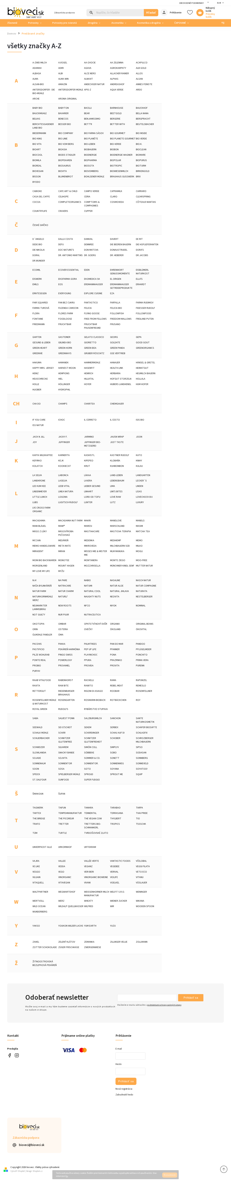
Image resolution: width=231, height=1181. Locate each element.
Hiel (60, 379)
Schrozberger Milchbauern (144, 740)
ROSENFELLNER (144, 691)
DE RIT (139, 239)
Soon (35, 769)
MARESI (88, 526)
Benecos (63, 119)
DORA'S (140, 250)
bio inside (141, 133)
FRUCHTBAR (64, 324)
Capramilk (116, 191)
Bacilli (88, 108)
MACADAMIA (38, 520)
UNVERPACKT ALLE (42, 847)
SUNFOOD (63, 780)
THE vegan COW (93, 818)
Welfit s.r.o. (117, 892)
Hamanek (63, 362)
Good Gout (143, 342)
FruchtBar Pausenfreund (92, 326)
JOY (34, 442)
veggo (36, 872)
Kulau (139, 466)
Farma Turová (40, 308)
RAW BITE (63, 685)
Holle (35, 384)
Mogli (139, 551)
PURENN (140, 665)
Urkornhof (65, 847)
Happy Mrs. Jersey (43, 368)
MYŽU (61, 571)
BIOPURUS (141, 160)
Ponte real (39, 660)
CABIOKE (37, 191)
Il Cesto (115, 420)
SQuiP (139, 774)
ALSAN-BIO (38, 84)
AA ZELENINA (116, 62)
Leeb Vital (64, 486)
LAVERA (88, 481)
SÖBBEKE (89, 752)
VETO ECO (141, 872)
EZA (112, 293)
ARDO (139, 90)
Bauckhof (142, 108)
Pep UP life (90, 649)
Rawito (88, 685)
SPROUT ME (116, 774)
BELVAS (36, 119)
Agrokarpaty (118, 68)
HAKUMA (37, 362)
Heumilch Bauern (145, 373)
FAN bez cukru (66, 302)
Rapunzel (141, 680)
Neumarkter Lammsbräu (39, 607)
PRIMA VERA (142, 660)
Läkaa (87, 475)
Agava (87, 68)
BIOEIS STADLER (66, 155)
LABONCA (63, 475)
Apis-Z (87, 90)
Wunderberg (39, 912)
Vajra (35, 861)
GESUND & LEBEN (41, 342)
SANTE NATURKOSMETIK (145, 720)
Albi (60, 73)
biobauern (90, 149)
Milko (139, 546)
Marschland (117, 526)
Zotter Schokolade (44, 947)
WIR (112, 906)
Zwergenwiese (92, 947)
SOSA (61, 769)
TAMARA (88, 808)
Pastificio (38, 649)
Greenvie (37, 353)
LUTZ (113, 502)
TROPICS (115, 824)
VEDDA (61, 866)
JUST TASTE (117, 442)
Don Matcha (91, 250)
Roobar (114, 691)
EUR (219, 3)
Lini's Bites (116, 491)
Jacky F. (62, 437)
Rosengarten (66, 700)
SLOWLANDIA (39, 752)
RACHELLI (89, 680)
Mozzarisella (92, 566)
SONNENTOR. (91, 763)
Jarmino (89, 437)
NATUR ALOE (116, 586)
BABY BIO (37, 108)
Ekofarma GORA (67, 279)
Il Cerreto (90, 420)
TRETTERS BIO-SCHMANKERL (92, 825)
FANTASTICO (91, 302)
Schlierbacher (41, 738)
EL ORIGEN (115, 279)
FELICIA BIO (116, 308)
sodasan (141, 752)
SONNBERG (142, 758)
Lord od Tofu (92, 497)
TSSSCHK (141, 824)
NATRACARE (64, 586)
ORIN (35, 629)
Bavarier (63, 113)
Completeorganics (69, 202)
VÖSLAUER (141, 882)
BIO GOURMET (117, 133)
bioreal (37, 166)
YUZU (113, 926)
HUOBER (36, 389)
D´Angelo (38, 239)
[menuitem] (15, 23)
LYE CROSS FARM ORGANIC (41, 509)
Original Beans (144, 624)
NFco (87, 605)
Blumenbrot (65, 176)
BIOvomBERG (91, 171)
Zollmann (141, 942)
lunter (88, 502)
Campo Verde (91, 191)
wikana (140, 901)
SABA (35, 718)
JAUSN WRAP (117, 437)
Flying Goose (92, 313)
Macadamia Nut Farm (70, 520)
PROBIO (36, 665)
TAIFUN (62, 808)
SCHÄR (62, 733)
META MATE (64, 546)
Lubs (35, 502)
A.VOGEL (62, 62)
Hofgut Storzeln (120, 379)
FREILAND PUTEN (145, 319)
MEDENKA (89, 540)
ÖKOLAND (115, 629)
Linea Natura (65, 491)
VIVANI (87, 882)
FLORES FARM (65, 313)
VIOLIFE (114, 877)
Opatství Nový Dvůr (95, 624)
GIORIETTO (90, 342)
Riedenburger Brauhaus (66, 693)
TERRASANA (116, 813)
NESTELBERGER (144, 596)
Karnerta (64, 455)
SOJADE (36, 758)
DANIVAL (88, 239)
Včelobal (141, 861)
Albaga (36, 73)
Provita (114, 665)
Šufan (61, 794)
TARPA (139, 808)
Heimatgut (142, 368)
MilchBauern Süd (120, 546)
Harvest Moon (67, 368)
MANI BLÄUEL (39, 526)
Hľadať (151, 12)
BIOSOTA (89, 166)
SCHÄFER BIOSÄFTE (146, 727)
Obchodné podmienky (191, 3)
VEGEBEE (114, 866)
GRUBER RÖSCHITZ (94, 353)
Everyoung (64, 293)
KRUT (87, 466)
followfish (117, 313)
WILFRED (88, 906)
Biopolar (115, 160)
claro (113, 196)
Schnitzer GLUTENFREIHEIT (93, 740)
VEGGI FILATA (143, 866)
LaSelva (62, 481)
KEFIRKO (37, 460)
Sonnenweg (117, 763)
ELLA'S (139, 279)
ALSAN (139, 79)
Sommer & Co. (92, 758)
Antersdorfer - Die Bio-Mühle (43, 91)
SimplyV (114, 747)
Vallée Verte (91, 861)
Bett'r (88, 124)
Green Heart (39, 348)
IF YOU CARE (38, 420)
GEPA (138, 337)
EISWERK (37, 279)
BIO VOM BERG (66, 144)
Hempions (63, 373)
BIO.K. (139, 144)
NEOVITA (114, 596)
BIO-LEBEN (89, 144)
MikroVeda (90, 546)
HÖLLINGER (64, 384)
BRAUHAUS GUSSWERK (122, 176)
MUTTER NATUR (144, 566)
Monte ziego (117, 560)
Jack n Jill (38, 437)
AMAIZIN (62, 84)
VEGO (61, 872)
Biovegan (37, 171)
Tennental (90, 813)
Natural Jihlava (119, 591)
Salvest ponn (66, 718)
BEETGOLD (116, 113)
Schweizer (38, 747)
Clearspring (143, 196)
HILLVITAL (89, 379)
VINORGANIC (64, 877)
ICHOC (61, 420)
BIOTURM (141, 166)
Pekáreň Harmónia (69, 649)
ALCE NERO (90, 73)
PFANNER (115, 649)
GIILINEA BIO (64, 342)
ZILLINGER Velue (118, 942)
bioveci (16, 1055)
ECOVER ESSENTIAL (68, 270)
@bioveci (9, 1055)
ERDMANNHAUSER (93, 284)
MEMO (139, 540)
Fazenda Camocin (68, 308)
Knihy (139, 460)
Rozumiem (170, 1175)
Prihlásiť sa (191, 997)
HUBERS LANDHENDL (120, 384)
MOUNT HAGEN (66, 566)
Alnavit (88, 79)
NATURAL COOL (92, 591)
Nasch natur (143, 580)
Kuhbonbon (117, 466)
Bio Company (65, 133)
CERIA (87, 196)
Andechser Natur (94, 84)
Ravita (36, 685)
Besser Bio (64, 124)
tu (67, 1176)
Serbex (114, 727)
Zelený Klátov (66, 942)
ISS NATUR (38, 425)
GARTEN (36, 337)
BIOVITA (62, 171)
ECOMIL (36, 270)
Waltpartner (40, 892)
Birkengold (142, 171)
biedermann (39, 133)
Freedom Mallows (121, 319)
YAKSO (36, 926)
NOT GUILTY (38, 615)
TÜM (34, 833)
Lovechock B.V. (144, 497)
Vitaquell (38, 882)
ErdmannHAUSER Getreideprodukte (121, 286)
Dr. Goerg (90, 255)
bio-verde (115, 144)
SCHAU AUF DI (117, 733)
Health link (116, 368)
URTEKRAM (90, 847)
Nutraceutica (92, 615)
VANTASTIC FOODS (120, 861)
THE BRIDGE (38, 818)
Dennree (89, 244)
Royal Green (39, 709)
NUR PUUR (63, 615)
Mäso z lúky (39, 531)
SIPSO (139, 747)
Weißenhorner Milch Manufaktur (96, 893)
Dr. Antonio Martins (70, 255)
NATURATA (141, 591)
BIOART (36, 149)
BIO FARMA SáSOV (94, 133)
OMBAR (62, 624)
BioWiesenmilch (119, 171)
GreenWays (64, 353)
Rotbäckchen (118, 700)
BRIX (138, 176)
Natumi (88, 586)
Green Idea (90, 348)
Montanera (91, 560)
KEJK (61, 460)
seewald (37, 727)
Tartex (36, 813)
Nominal (140, 605)
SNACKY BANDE (66, 752)
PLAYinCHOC (90, 655)
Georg (114, 337)
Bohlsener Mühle (94, 176)
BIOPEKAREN (65, 160)
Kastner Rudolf (119, 455)
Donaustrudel (118, 250)
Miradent (37, 551)
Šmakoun (37, 794)
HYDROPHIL (64, 389)
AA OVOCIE (90, 62)
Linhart (88, 491)
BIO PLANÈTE (91, 138)
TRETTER (63, 824)
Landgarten (143, 475)
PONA (113, 655)
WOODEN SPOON (145, 906)
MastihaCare (91, 531)
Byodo (36, 182)
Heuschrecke (40, 379)
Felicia (88, 308)
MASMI (139, 526)
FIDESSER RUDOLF (145, 308)
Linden (139, 486)
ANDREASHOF (117, 84)
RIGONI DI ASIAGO (93, 691)
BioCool (37, 155)
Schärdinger (91, 733)
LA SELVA (37, 475)
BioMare (141, 155)
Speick (36, 774)
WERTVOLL (38, 901)
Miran (61, 551)
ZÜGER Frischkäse (68, 947)
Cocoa (36, 202)
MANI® (61, 526)
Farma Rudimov (144, 302)
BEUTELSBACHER (145, 124)
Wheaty (88, 901)
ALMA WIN (63, 79)
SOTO (87, 769)
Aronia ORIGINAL (67, 99)
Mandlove (116, 520)
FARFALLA (115, 302)
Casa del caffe (41, 196)
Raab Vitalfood (41, 680)
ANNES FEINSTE (144, 84)
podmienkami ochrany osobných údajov (164, 1005)
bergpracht (143, 119)
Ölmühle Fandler (42, 635)
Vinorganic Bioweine (96, 877)
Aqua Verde (116, 90)
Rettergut (39, 691)
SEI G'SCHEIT (65, 727)
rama (113, 680)
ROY (138, 700)
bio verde (141, 138)
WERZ (61, 901)
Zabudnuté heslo (124, 1094)
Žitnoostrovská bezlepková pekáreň (44, 963)
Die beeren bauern (120, 244)
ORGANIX (115, 624)
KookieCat (64, 466)
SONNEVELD (142, 763)
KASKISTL (89, 455)
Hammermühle (92, 362)
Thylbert (115, 818)
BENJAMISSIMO (92, 119)
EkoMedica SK (92, 279)
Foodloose (65, 319)
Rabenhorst (65, 680)
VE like (36, 866)
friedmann (38, 324)
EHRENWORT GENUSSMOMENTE (120, 271)
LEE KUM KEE (39, 486)
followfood (143, 313)
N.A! (34, 580)
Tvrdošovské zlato (96, 833)
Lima (112, 486)
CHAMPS (62, 404)
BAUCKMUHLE (39, 113)
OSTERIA (63, 629)
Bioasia (62, 149)
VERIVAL (114, 872)
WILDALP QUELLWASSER (70, 906)
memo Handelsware (43, 546)
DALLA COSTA (65, 239)
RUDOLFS (63, 709)
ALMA (35, 79)
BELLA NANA (142, 113)
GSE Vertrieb (117, 353)
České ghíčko (40, 225)
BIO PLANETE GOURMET (123, 138)
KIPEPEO (88, 460)
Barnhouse (116, 108)
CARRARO (141, 191)
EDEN (87, 270)
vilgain (36, 877)
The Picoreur (66, 818)
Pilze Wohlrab (40, 655)
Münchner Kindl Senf (122, 566)
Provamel (64, 665)
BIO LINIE (62, 138)
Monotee (63, 560)
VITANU (139, 877)
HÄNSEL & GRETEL (145, 362)
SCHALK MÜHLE (40, 733)
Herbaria (115, 373)
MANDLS (140, 520)
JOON (139, 437)
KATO (139, 455)
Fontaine (37, 319)
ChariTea (89, 404)
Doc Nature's (66, 250)
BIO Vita (37, 144)
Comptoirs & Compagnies (92, 203)
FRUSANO (115, 324)
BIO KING (37, 138)
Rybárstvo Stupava (96, 709)
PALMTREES (90, 644)
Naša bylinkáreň (42, 586)
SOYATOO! (141, 769)
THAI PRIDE (142, 813)
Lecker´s (141, 481)
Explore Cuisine (93, 293)
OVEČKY (88, 629)
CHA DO (36, 404)
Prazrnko (116, 660)
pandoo (140, 644)
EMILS (35, 284)
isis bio (140, 420)
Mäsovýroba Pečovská (65, 533)
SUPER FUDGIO (92, 780)
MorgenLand (39, 566)
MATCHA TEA (143, 531)
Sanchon (115, 718)
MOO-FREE (141, 560)
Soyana (114, 769)
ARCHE (36, 99)
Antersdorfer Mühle (70, 90)
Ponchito (141, 655)
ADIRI (61, 68)
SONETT (114, 758)
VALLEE (62, 861)
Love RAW (115, 497)
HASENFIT (89, 368)
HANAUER (115, 362)
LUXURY (140, 502)
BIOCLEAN (141, 149)
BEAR (87, 113)
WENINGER (141, 892)
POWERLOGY (65, 660)
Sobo (113, 752)
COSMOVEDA (117, 202)
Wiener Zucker (118, 901)
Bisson (36, 176)
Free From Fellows (95, 319)
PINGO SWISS (65, 655)
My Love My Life (41, 571)
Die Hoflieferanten (147, 244)
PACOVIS (37, 644)
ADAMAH (37, 68)
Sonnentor (65, 763)
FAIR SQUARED (40, 302)
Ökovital (141, 629)
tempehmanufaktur (70, 813)
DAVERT (114, 239)
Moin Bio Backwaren (44, 560)
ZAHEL (35, 942)
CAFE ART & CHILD (67, 191)
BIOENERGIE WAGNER (121, 155)
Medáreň (63, 540)
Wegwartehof (66, 892)
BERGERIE (115, 119)
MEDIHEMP (115, 540)
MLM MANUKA (117, 551)
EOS (60, 284)
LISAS (139, 491)
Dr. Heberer (117, 255)
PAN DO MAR (116, 644)
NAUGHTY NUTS (92, 596)
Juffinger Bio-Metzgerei (92, 444)
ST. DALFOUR (39, 780)
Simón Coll (90, 747)
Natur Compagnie (146, 586)
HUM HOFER (142, 384)
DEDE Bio (37, 244)
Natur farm (39, 591)
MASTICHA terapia (120, 531)
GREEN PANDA (117, 348)
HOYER (87, 384)
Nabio (87, 580)
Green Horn (65, 348)
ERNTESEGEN (39, 293)
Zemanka (89, 942)
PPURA (87, 660)
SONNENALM (39, 763)
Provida (88, 665)
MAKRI (87, 520)
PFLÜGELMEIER (143, 649)
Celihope (63, 196)
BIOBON (114, 149)
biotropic (116, 166)
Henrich (88, 373)
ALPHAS (114, 79)
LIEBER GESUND (92, 486)
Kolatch (37, 466)
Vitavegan (64, 882)
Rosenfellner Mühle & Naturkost (44, 702)
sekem (87, 727)
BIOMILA (36, 160)
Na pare (62, 580)
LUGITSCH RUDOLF (68, 502)
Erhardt (141, 284)
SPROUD (88, 774)
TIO (138, 818)
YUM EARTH (90, 926)
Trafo (36, 824)
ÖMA (60, 635)
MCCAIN (36, 540)
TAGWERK (37, 808)
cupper (88, 211)
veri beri (89, 872)
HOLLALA (140, 379)
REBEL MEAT (116, 685)
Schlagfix (141, 733)
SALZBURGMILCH (93, 718)
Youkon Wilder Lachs (70, 926)
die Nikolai (38, 250)
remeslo (141, 685)
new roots (64, 605)
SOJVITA (62, 758)
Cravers (63, 211)
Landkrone (38, 481)
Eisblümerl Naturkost (142, 271)
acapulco (141, 62)
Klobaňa (115, 460)
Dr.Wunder (38, 261)
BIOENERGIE (90, 155)
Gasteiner (64, 337)
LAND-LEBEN (116, 475)
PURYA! (36, 671)
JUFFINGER (64, 442)
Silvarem (63, 747)
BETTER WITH (117, 124)
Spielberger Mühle (69, 774)
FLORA (36, 313)
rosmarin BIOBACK (95, 700)
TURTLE (62, 833)
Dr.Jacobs (142, 255)
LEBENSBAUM (117, 481)
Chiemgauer (117, 404)
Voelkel (114, 882)
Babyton (63, 108)
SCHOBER (115, 738)
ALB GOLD (141, 68)
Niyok (113, 605)
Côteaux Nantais (146, 202)
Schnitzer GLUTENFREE (65, 740)
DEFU (61, 244)
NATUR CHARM (66, 591)
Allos (139, 73)
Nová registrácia (124, 1089)
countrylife (39, 211)
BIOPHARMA (90, 160)
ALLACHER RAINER (119, 73)
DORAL (36, 255)
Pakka (61, 644)
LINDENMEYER (39, 491)
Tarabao (115, 808)
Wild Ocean (38, 906)
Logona (62, 497)
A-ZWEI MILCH (39, 62)
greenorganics (145, 348)
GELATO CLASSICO (94, 337)
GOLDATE (115, 342)
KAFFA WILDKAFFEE (42, 455)
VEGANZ (88, 866)
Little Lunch (39, 497)
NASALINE (115, 580)
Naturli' (63, 596)
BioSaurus (64, 166)
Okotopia (38, 624)
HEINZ (35, 373)
